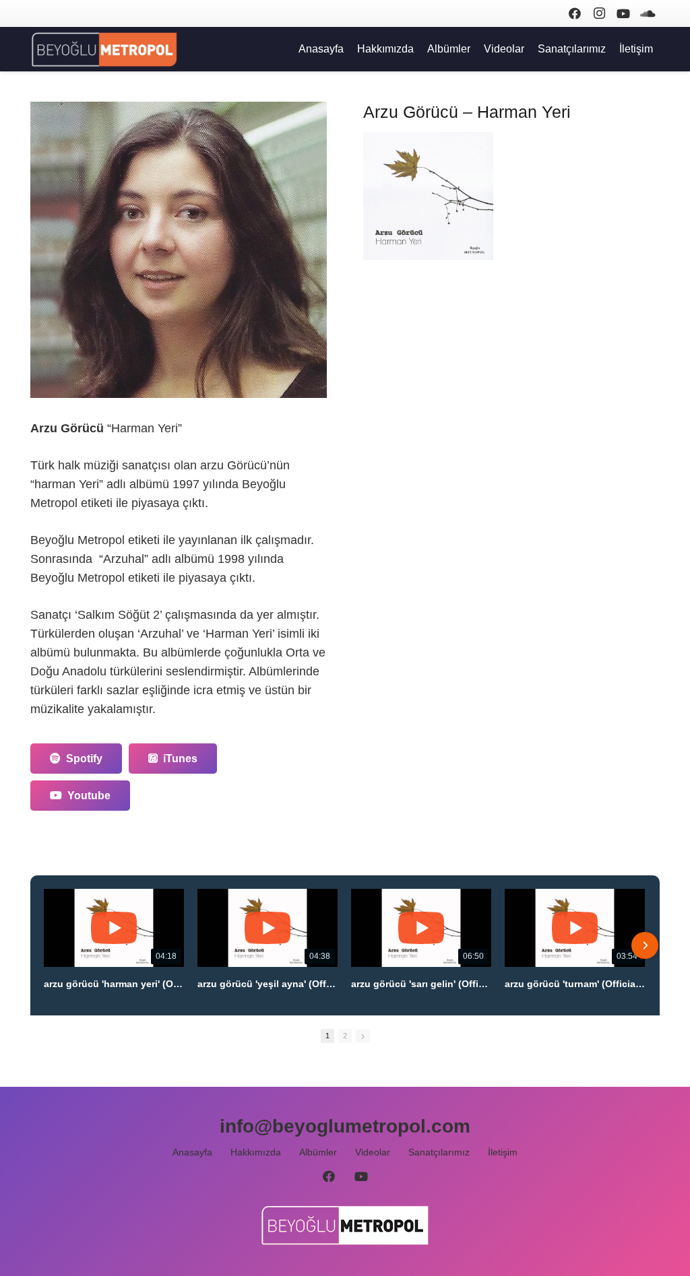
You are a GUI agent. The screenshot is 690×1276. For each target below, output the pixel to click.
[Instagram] (599, 13)
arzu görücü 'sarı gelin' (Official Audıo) (421, 983)
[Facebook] (575, 13)
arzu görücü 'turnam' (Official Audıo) (575, 983)
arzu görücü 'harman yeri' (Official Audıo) (114, 983)
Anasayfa (192, 1152)
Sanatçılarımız (439, 1152)
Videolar (372, 1152)
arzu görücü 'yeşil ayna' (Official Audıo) (267, 983)
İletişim (503, 1152)
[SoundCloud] (647, 13)
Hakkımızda (255, 1152)
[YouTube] (623, 13)
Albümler (318, 1152)
